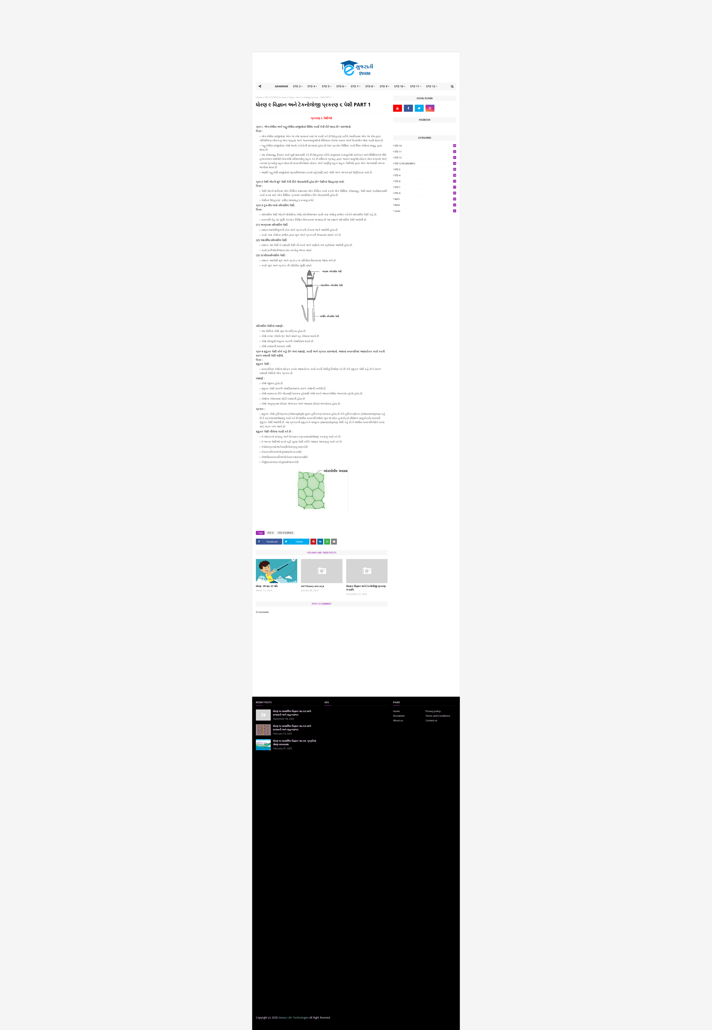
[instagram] (430, 108)
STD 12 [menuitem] (430, 86)
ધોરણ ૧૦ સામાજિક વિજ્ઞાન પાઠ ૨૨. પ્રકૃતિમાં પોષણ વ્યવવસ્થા (294, 742)
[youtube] (397, 108)
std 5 (425, 199)
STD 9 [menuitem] (383, 86)
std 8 (425, 205)
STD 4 (425, 175)
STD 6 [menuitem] (340, 86)
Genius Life (316, 1024)
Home (259, 97)
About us (398, 720)
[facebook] (408, 108)
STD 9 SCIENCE (272, 97)
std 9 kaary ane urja (312, 586)
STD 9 (270, 532)
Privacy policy (433, 711)
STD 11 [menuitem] (414, 86)
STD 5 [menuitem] (325, 86)
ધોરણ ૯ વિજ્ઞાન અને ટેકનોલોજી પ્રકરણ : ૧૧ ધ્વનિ (366, 587)
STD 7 (425, 187)
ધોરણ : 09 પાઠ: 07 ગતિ (267, 586)
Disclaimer (399, 715)
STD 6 (425, 181)
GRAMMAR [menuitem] (281, 86)
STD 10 (425, 145)
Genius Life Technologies (293, 1017)
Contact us (431, 720)
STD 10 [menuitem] (398, 86)
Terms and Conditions (438, 715)
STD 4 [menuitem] (311, 86)
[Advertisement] (356, 26)
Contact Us (388, 1024)
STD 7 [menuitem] (354, 86)
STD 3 (425, 169)
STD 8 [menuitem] (369, 86)
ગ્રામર (424, 211)
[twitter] (419, 108)
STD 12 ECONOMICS (425, 163)
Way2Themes (285, 1024)
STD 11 (425, 151)
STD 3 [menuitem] (296, 86)
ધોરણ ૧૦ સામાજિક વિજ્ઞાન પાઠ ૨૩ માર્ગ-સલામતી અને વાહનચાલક (292, 712)
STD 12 (425, 157)
